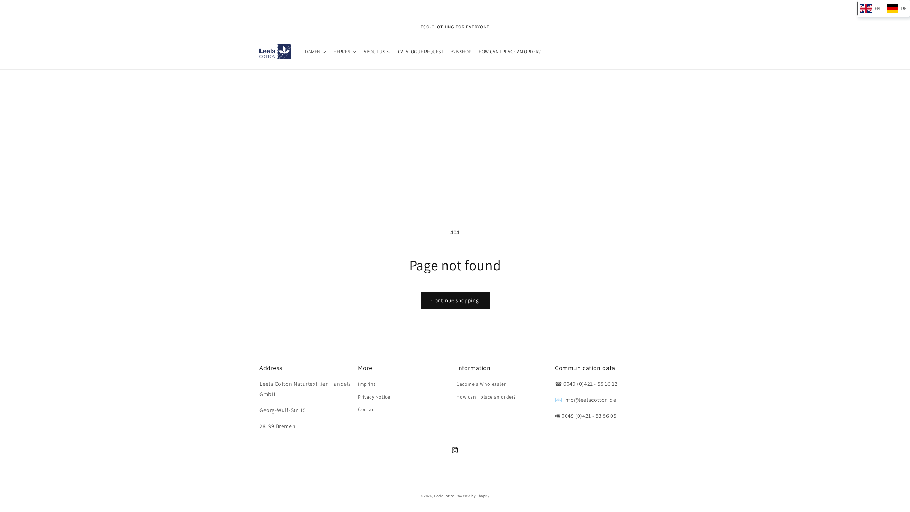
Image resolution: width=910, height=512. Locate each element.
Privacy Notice (374, 397)
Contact (367, 409)
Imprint (366, 384)
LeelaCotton (444, 496)
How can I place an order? (486, 397)
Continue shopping (455, 300)
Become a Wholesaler (481, 384)
